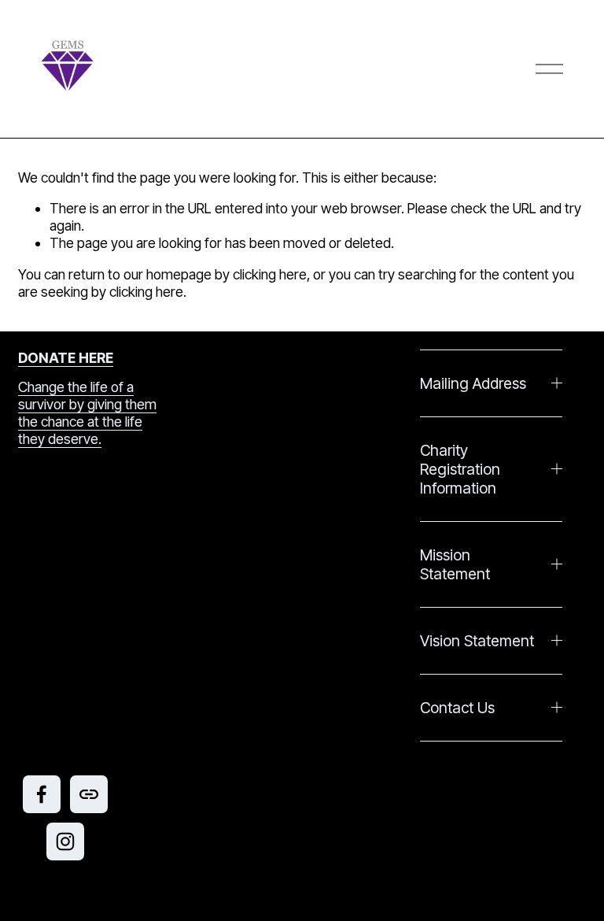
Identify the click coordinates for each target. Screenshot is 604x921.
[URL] (89, 794)
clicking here (270, 274)
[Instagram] (65, 841)
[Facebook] (42, 794)
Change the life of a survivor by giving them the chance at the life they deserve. (87, 413)
